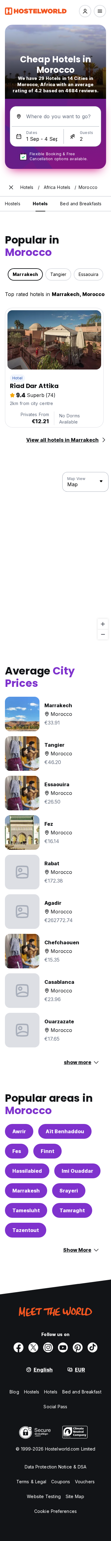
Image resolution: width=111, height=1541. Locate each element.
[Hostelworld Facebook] (18, 1347)
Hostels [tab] (12, 203)
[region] (55, 556)
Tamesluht (26, 1210)
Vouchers (85, 1481)
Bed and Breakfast (81, 1391)
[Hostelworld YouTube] (63, 1347)
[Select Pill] (85, 11)
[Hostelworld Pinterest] (78, 1347)
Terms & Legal (31, 1481)
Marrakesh (26, 1191)
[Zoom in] (103, 624)
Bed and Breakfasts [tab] (80, 203)
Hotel (17, 378)
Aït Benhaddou (65, 1131)
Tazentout (25, 1230)
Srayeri (69, 1191)
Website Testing (44, 1496)
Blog (14, 1391)
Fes (16, 1151)
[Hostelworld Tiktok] (92, 1347)
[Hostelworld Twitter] (33, 1347)
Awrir (19, 1131)
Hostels (31, 1391)
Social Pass (55, 1406)
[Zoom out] (103, 634)
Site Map (75, 1496)
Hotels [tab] (40, 203)
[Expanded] (11, 187)
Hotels (50, 1391)
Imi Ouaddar (77, 1171)
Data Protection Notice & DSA (56, 1466)
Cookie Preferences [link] (55, 1511)
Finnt (47, 1151)
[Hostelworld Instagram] (48, 1347)
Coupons (60, 1481)
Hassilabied (27, 1171)
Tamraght (72, 1210)
